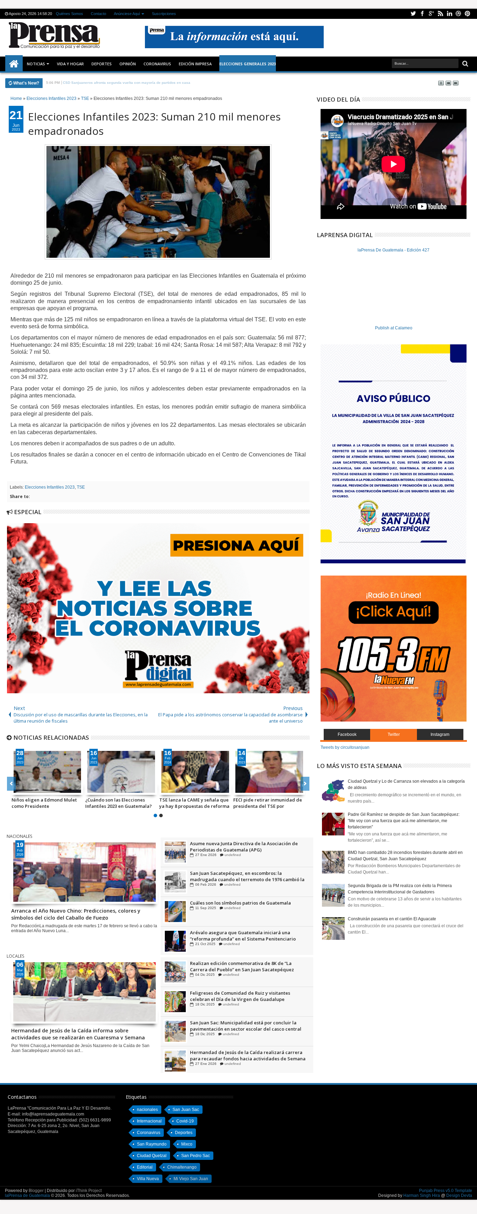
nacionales (147, 1109)
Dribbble (458, 14)
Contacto (98, 14)
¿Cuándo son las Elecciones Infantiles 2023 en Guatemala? (118, 803)
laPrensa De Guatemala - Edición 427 (394, 250)
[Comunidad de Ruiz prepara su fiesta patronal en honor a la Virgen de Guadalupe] (175, 852)
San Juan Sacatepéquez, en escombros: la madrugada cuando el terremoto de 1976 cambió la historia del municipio (247, 906)
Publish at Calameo (393, 328)
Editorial (145, 1167)
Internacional (149, 1121)
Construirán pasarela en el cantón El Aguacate (392, 918)
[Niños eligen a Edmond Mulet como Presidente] (47, 772)
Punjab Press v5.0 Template (445, 1190)
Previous (305, 784)
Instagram (440, 734)
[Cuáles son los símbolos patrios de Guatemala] (175, 941)
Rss (440, 14)
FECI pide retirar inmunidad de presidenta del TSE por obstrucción (267, 803)
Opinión (127, 63)
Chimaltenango (182, 1167)
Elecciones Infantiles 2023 (50, 487)
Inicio (14, 64)
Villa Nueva (148, 1178)
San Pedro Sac (195, 1155)
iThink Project (89, 1190)
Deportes (101, 63)
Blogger (36, 1190)
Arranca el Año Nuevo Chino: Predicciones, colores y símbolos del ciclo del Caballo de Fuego (75, 913)
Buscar (464, 64)
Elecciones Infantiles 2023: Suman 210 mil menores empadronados (154, 123)
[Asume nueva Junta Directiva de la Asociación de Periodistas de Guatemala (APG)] (175, 881)
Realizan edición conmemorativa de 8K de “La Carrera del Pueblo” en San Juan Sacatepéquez (242, 996)
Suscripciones (164, 14)
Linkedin (449, 14)
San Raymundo (152, 1144)
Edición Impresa (195, 63)
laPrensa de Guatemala (27, 1195)
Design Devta (459, 1195)
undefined (231, 855)
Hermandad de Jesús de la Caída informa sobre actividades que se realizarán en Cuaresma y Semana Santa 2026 (78, 1033)
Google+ (431, 14)
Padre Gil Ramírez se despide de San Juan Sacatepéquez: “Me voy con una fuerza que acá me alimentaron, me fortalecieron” (404, 820)
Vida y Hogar (70, 63)
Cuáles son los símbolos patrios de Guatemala (240, 932)
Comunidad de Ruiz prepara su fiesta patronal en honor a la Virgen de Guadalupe (244, 846)
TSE (81, 487)
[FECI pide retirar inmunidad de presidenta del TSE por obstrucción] (269, 772)
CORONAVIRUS (157, 63)
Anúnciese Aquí (127, 14)
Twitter (413, 14)
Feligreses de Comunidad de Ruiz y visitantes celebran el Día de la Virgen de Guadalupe (240, 1025)
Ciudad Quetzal (152, 1155)
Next (11, 784)
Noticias (36, 63)
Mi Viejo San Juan (191, 1178)
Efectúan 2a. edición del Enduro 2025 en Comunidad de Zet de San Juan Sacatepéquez (247, 966)
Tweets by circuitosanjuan (345, 747)
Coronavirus (148, 1132)
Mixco (186, 1144)
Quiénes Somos (69, 14)
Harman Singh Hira (421, 1195)
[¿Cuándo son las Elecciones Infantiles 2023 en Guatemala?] (121, 772)
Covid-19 (185, 1121)
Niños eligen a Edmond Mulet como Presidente (44, 803)
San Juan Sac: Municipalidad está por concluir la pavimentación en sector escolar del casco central (245, 1055)
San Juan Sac (186, 1109)
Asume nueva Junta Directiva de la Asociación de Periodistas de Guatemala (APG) (244, 876)
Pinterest (467, 14)
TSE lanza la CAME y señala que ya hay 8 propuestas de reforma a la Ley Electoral (194, 803)
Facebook (422, 14)
